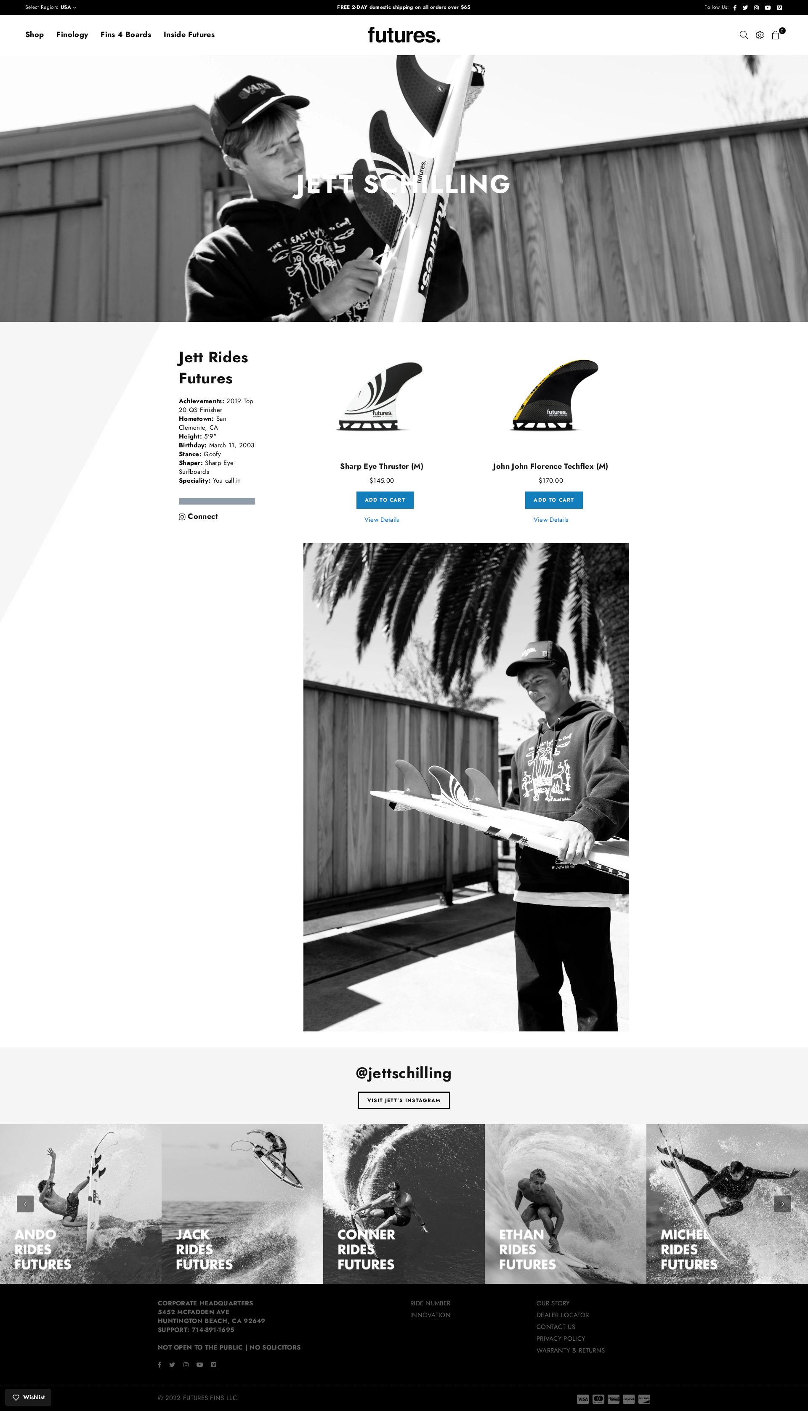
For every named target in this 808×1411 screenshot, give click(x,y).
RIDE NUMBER (430, 1303)
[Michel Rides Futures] (565, 1205)
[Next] (782, 1204)
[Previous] (25, 1204)
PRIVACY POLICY (561, 1338)
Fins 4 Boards (126, 34)
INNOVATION (430, 1315)
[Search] (744, 35)
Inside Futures (189, 34)
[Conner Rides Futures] (242, 1205)
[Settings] (760, 35)
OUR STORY (553, 1303)
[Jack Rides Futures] (81, 1205)
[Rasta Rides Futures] (727, 1205)
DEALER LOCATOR (563, 1315)
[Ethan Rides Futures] (404, 1205)
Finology (72, 34)
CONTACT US (556, 1326)
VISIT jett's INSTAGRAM (404, 1100)
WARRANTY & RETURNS (571, 1350)
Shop (34, 34)
